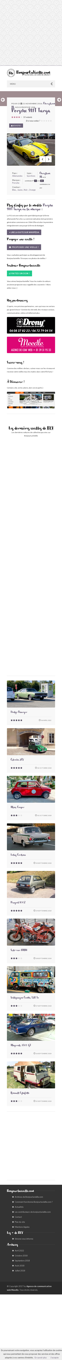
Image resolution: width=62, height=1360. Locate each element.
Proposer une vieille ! (25, 247)
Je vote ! (17, 125)
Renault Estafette (20, 1093)
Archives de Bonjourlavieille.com (29, 1197)
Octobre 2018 (21, 1255)
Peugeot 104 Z (18, 903)
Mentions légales (22, 1227)
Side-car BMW (19, 950)
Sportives (31, 176)
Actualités (19, 1207)
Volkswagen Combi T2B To (25, 998)
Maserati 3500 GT (21, 1046)
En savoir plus (41, 1357)
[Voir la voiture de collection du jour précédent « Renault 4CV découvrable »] (3, 99)
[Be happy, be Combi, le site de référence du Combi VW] (31, 400)
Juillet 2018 (20, 1270)
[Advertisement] (31, 33)
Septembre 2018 (22, 1260)
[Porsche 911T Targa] (31, 149)
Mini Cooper (17, 807)
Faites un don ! (20, 273)
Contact (18, 1217)
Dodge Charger (19, 712)
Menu (13, 84)
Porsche (15, 183)
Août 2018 (19, 1265)
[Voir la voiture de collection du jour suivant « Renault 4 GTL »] (59, 99)
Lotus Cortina (18, 855)
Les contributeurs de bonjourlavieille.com (33, 1212)
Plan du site (20, 1222)
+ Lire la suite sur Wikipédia (24, 232)
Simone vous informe (24, 1239)
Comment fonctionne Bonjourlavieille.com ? (34, 1202)
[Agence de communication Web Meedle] (31, 346)
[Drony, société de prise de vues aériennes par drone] (31, 327)
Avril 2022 (19, 1250)
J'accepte (54, 1357)
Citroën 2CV (17, 760)
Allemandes (17, 176)
